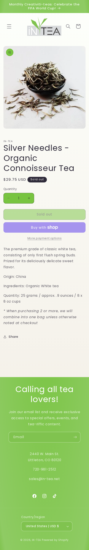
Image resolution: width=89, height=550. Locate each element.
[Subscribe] (75, 437)
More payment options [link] (44, 238)
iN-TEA (36, 540)
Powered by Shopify (55, 540)
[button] (9, 26)
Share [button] (13, 337)
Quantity (10, 189)
